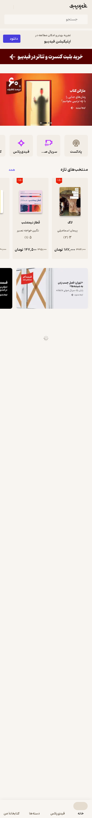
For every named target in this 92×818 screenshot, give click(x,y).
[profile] (7, 7)
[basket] (20, 7)
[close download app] (87, 39)
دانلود (14, 38)
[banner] (46, 56)
